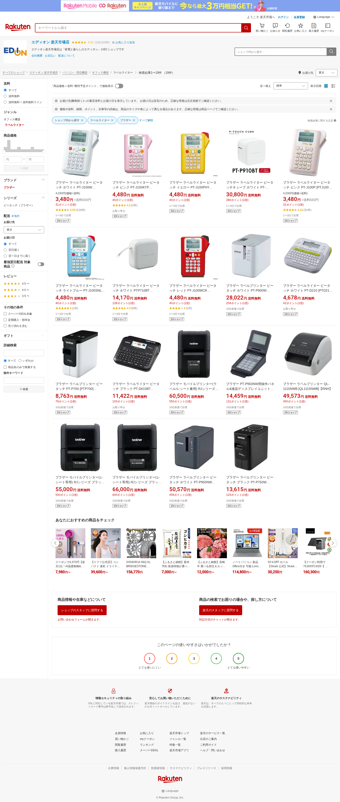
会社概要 (37, 55)
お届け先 (9, 222)
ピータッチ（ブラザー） (19, 205)
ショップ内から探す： (251, 52)
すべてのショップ (14, 72)
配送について (66, 55)
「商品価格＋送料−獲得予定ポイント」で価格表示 (82, 86)
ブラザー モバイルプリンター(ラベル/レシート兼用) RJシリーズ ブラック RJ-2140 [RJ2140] (193, 388)
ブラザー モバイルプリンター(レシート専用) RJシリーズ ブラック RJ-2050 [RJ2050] (136, 482)
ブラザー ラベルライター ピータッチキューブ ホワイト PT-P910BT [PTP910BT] (249, 187)
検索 (25, 168)
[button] (323, 17)
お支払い (50, 55)
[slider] (4, 151)
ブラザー (9, 187)
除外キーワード (13, 373)
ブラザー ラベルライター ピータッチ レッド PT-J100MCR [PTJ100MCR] (192, 290)
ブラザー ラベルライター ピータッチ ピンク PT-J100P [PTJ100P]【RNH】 (307, 187)
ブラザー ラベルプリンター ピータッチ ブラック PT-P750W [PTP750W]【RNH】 (249, 482)
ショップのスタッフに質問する (82, 610)
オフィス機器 (100, 72)
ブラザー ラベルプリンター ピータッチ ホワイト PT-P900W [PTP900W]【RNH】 (249, 290)
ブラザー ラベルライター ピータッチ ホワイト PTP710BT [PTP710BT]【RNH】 (136, 290)
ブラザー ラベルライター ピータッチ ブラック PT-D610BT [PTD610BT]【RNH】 (136, 388)
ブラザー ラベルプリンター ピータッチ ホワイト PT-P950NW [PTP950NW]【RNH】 (192, 482)
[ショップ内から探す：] (331, 51)
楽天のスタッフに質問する (221, 610)
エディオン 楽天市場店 (50, 42)
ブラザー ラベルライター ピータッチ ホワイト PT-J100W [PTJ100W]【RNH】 (79, 187)
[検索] (246, 27)
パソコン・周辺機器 (74, 72)
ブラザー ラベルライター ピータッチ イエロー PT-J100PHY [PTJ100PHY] (192, 187)
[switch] (41, 264)
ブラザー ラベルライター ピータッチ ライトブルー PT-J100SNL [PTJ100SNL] (79, 290)
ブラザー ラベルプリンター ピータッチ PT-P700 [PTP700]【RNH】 (79, 388)
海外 (17, 216)
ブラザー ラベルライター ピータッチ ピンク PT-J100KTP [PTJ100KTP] (136, 187)
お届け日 (9, 237)
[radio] (5, 90)
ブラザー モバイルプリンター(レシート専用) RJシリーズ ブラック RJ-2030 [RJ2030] (80, 482)
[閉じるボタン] (331, 101)
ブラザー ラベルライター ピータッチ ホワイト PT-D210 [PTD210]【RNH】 (307, 290)
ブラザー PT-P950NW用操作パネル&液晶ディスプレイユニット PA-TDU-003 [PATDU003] (250, 388)
